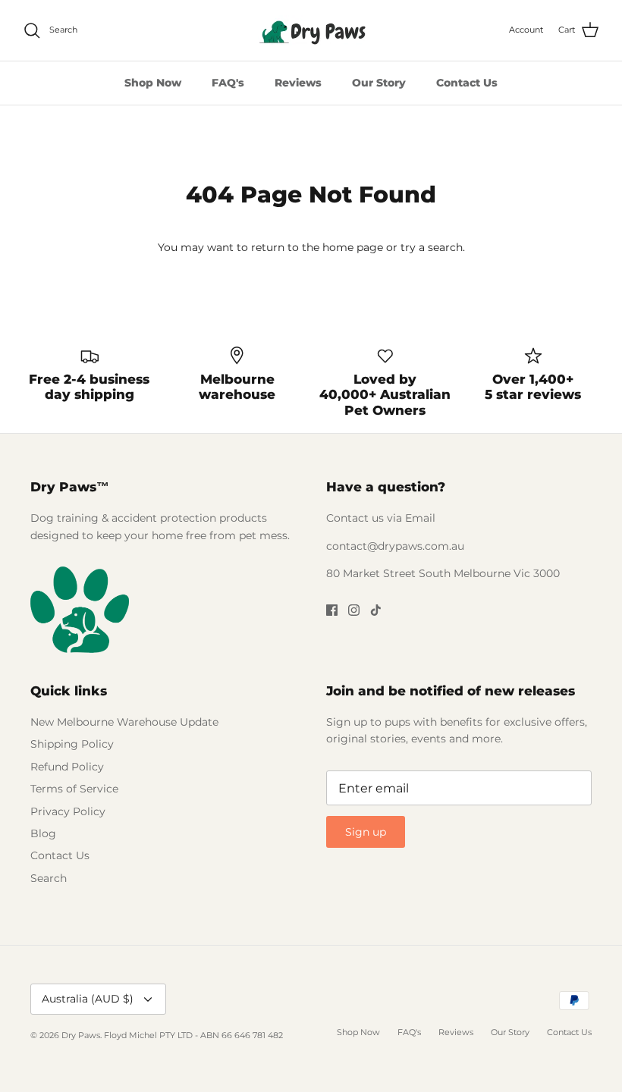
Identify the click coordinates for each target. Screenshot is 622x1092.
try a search (432, 247)
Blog (43, 833)
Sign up (365, 832)
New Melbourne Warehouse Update (124, 722)
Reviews (298, 82)
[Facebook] (332, 610)
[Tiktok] (376, 610)
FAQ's (228, 82)
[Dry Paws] (311, 30)
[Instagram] (354, 610)
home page (352, 247)
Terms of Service (74, 788)
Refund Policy (67, 767)
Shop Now (152, 82)
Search (48, 878)
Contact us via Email (380, 518)
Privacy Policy (67, 811)
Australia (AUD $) (88, 999)
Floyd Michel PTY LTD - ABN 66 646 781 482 (193, 1035)
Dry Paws (80, 1035)
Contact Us (467, 82)
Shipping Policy (72, 744)
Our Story (379, 82)
